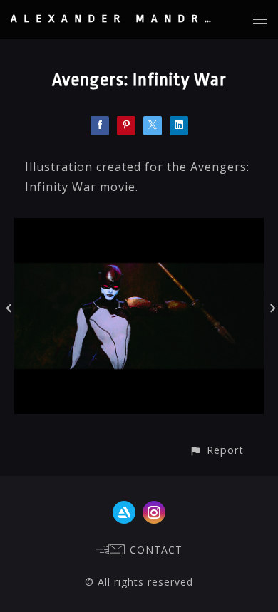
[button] (216, 450)
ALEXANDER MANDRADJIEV (143, 19)
